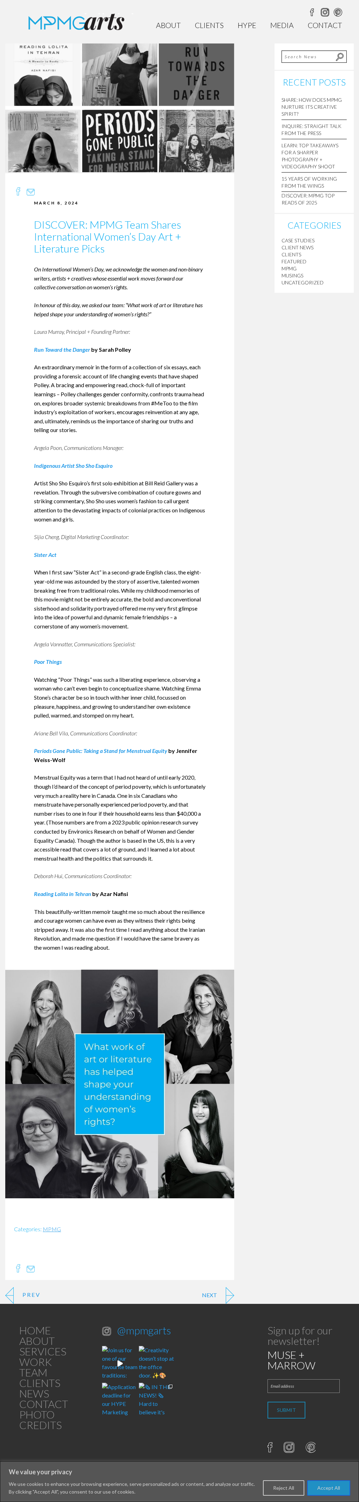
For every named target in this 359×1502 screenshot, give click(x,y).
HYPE (247, 25)
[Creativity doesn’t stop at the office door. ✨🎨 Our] (156, 1363)
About (168, 25)
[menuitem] (168, 25)
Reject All (283, 1488)
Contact (325, 25)
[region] (179, 1481)
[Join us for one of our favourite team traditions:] (119, 1363)
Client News (297, 247)
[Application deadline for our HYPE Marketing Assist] (119, 1400)
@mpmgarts (144, 1330)
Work (35, 1361)
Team (33, 1372)
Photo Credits (40, 1419)
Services (42, 1351)
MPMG (52, 1229)
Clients (209, 25)
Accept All (328, 1488)
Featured (294, 261)
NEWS (34, 1393)
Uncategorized (303, 282)
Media (282, 25)
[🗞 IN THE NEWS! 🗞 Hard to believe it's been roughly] (156, 1400)
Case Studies (298, 240)
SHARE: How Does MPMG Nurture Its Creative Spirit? (312, 107)
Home (35, 1330)
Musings (292, 275)
